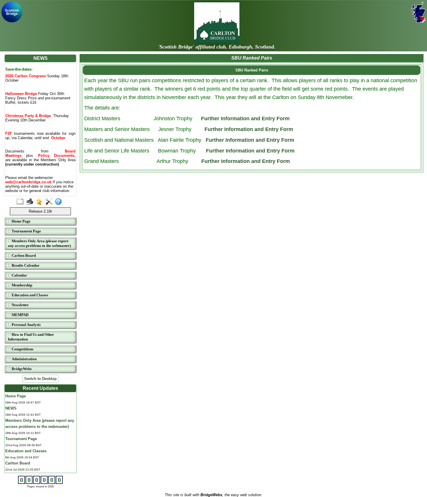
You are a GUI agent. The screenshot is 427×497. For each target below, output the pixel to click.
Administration (24, 359)
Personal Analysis (26, 324)
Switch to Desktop (40, 378)
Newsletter (20, 305)
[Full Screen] (21, 202)
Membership (21, 285)
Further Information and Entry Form (245, 118)
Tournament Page (26, 231)
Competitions (22, 349)
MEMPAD (19, 315)
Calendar (19, 275)
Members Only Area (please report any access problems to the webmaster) (39, 243)
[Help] (59, 202)
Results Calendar (25, 265)
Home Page (21, 221)
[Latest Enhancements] (40, 202)
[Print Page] (31, 202)
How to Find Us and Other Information (31, 336)
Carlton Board (23, 255)
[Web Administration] (50, 202)
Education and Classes (29, 295)
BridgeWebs (21, 369)
